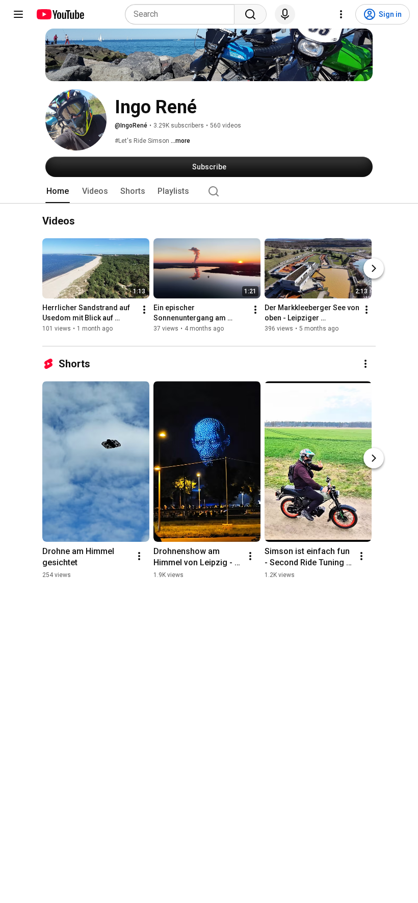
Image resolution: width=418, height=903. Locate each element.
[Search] (250, 14)
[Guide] (18, 14)
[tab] (57, 191)
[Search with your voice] (285, 14)
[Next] (373, 269)
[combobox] (183, 14)
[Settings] (341, 14)
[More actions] (144, 310)
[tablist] (209, 191)
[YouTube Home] (60, 14)
